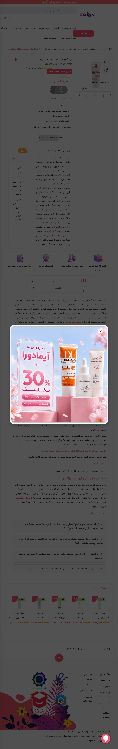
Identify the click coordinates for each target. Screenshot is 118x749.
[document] (59, 374)
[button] (100, 331)
